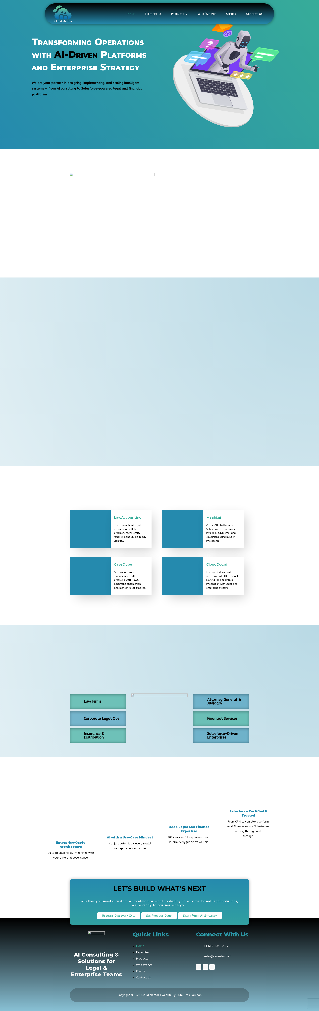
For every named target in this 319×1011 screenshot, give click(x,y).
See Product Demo (159, 916)
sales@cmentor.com (217, 956)
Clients (231, 14)
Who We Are (207, 14)
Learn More (159, 260)
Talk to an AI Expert (50, 108)
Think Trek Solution (189, 995)
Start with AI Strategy (200, 916)
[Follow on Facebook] (198, 967)
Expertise (151, 14)
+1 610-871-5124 (216, 946)
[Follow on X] (205, 967)
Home (131, 14)
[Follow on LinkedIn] (212, 967)
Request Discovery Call (118, 916)
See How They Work (159, 607)
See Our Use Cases (126, 108)
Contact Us (254, 14)
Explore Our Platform (89, 108)
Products (177, 14)
